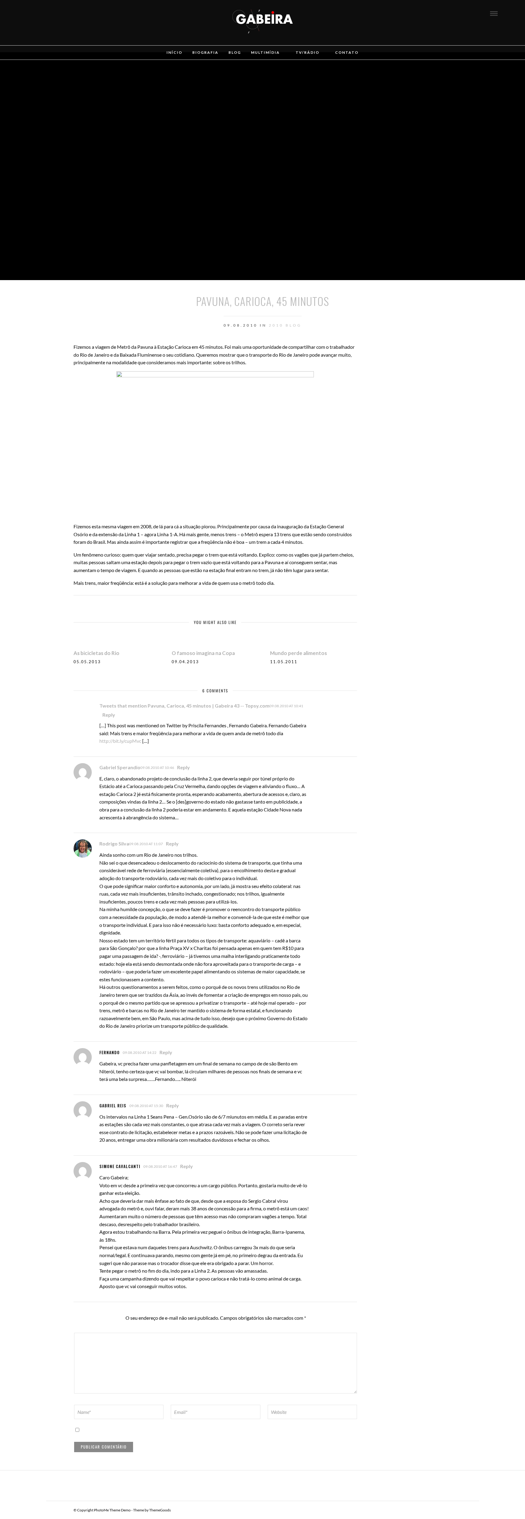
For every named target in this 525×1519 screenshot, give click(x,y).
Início (174, 52)
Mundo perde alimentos (298, 653)
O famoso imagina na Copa (203, 653)
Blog (234, 52)
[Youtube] (54, 13)
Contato (347, 52)
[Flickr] (46, 13)
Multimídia (265, 52)
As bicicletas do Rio (96, 653)
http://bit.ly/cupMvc (120, 741)
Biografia (205, 52)
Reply (108, 715)
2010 (276, 325)
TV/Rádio (307, 52)
